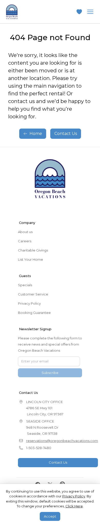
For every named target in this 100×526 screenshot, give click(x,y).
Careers (24, 241)
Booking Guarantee (34, 313)
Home (35, 133)
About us (25, 232)
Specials (25, 285)
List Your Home (30, 259)
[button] (79, 11)
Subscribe (50, 373)
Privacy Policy (29, 303)
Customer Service (33, 294)
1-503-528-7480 (38, 448)
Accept (50, 516)
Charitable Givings (33, 250)
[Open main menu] (90, 12)
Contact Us (65, 133)
